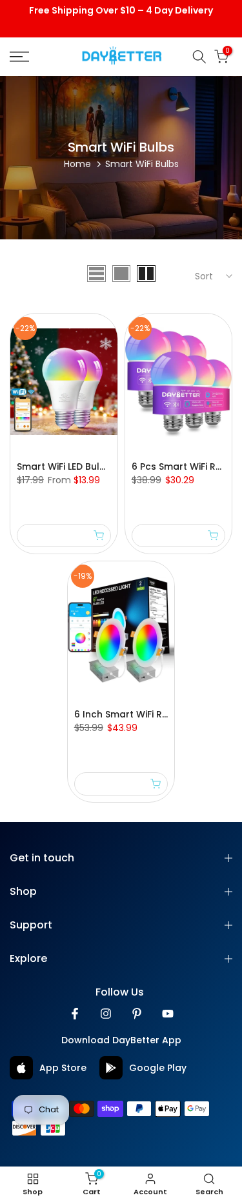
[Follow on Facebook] (75, 1013)
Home (77, 163)
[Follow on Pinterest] (137, 1013)
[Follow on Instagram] (106, 1013)
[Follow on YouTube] (168, 1013)
